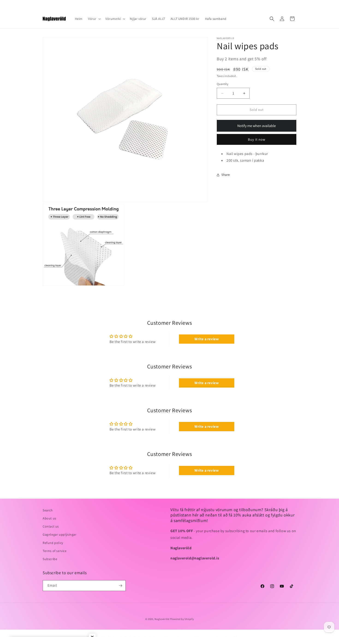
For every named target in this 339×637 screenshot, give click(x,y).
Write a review (206, 339)
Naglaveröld (162, 619)
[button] (94, 19)
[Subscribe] (120, 585)
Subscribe (50, 559)
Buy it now (256, 139)
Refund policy (53, 543)
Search (48, 510)
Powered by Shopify (182, 619)
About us (49, 518)
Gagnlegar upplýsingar (60, 534)
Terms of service (55, 551)
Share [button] (225, 175)
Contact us (51, 526)
